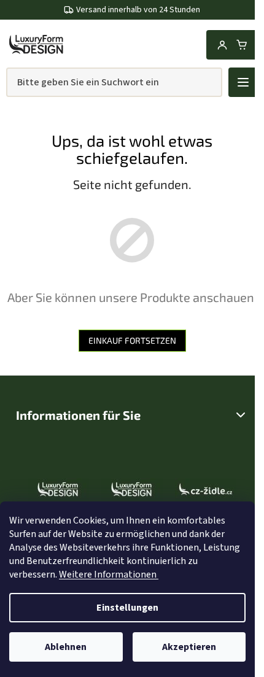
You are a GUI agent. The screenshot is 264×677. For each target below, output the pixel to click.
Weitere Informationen (108, 574)
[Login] (222, 45)
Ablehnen (66, 647)
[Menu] (243, 82)
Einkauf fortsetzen (132, 340)
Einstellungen (127, 607)
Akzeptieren (189, 647)
